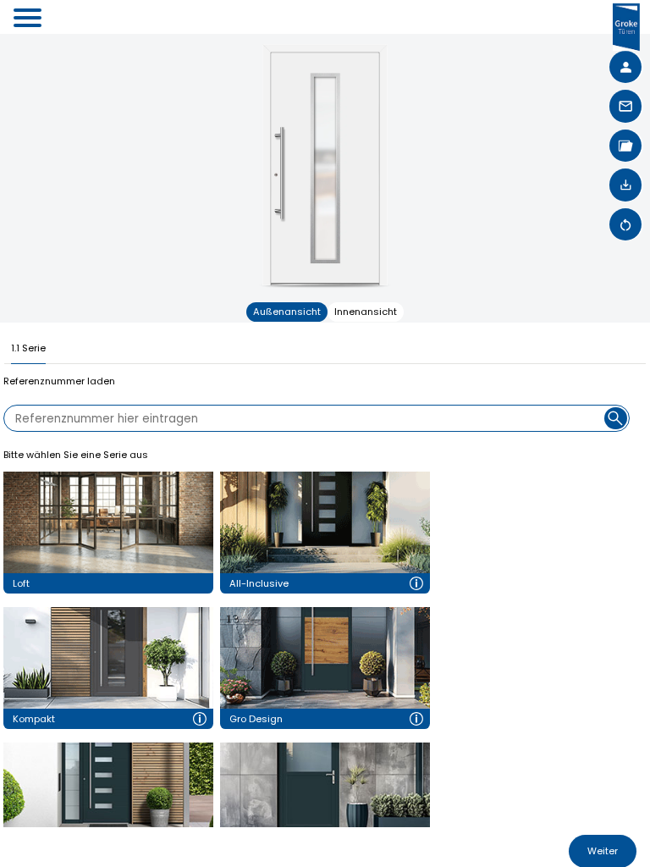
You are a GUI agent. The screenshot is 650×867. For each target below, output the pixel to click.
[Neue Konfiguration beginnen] (626, 224)
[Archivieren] (626, 146)
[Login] (626, 67)
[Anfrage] (626, 106)
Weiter (602, 851)
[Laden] (626, 184)
